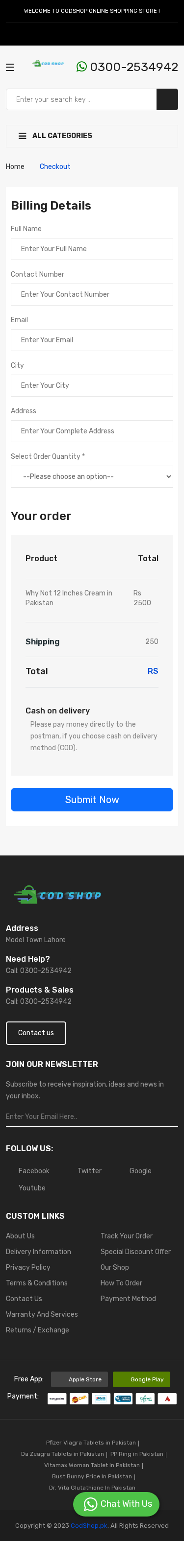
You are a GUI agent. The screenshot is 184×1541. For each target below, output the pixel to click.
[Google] (33, 34)
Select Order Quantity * (48, 456)
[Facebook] (11, 34)
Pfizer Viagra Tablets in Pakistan (91, 1443)
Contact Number (37, 274)
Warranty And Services (42, 1314)
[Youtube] (45, 34)
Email (19, 320)
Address (23, 411)
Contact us (36, 1033)
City (17, 365)
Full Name (26, 229)
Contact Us (24, 1299)
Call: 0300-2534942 (39, 971)
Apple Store (85, 1379)
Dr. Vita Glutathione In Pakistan (92, 1488)
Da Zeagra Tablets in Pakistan (62, 1454)
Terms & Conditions (37, 1283)
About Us (20, 1236)
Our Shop (115, 1267)
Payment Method (128, 1299)
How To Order (121, 1283)
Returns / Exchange (37, 1330)
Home (15, 167)
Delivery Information (38, 1252)
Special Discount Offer (136, 1252)
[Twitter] (22, 34)
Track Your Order (127, 1236)
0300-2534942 (132, 67)
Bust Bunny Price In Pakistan (92, 1476)
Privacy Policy (28, 1267)
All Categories (61, 136)
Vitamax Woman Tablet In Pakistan (92, 1465)
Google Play (147, 1379)
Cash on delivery (58, 710)
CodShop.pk (88, 1525)
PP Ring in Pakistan (136, 1454)
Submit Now (92, 800)
